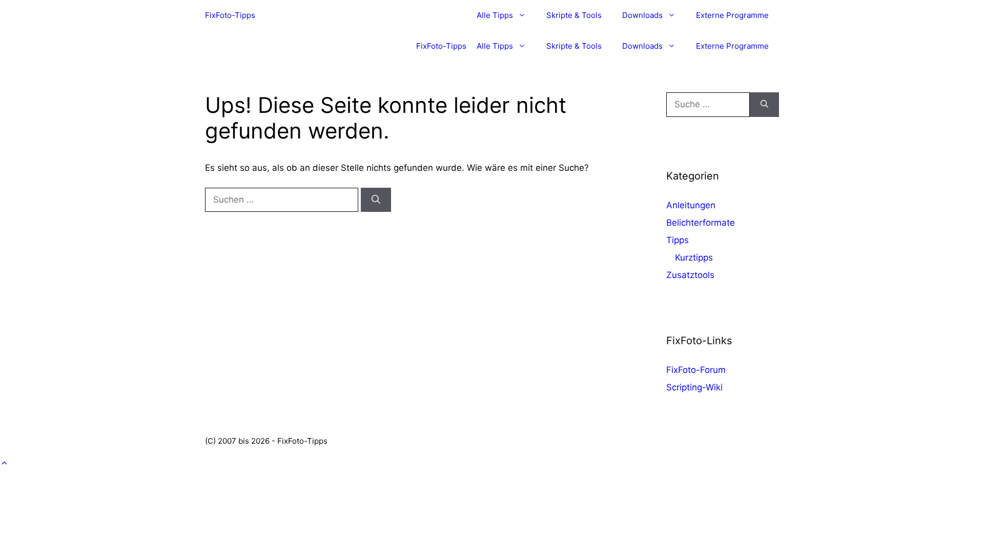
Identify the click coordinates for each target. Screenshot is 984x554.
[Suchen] (376, 200)
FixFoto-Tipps (230, 15)
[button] (4, 463)
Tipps (677, 240)
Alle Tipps (495, 15)
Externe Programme (732, 15)
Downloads (642, 15)
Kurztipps (694, 257)
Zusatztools (690, 275)
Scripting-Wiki (694, 387)
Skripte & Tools (574, 15)
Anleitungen (690, 205)
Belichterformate (700, 222)
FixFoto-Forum (696, 370)
